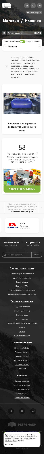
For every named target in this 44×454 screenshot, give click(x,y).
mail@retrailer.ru (33, 243)
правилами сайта (23, 437)
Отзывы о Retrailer (22, 356)
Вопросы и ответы (22, 311)
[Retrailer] (6, 5)
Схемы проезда (22, 393)
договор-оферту (11, 440)
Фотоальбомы (22, 319)
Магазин (11, 20)
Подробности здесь (21, 189)
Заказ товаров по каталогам (22, 274)
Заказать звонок (22, 381)
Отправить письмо (33, 245)
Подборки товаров (22, 307)
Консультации (22, 282)
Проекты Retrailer (22, 352)
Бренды (22, 327)
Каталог (22, 331)
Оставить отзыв (21, 360)
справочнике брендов (22, 211)
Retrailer (11, 422)
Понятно (9, 444)
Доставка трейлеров (22, 278)
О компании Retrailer (22, 342)
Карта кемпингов (21, 336)
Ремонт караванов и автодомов (22, 290)
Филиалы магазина (22, 397)
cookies (8, 439)
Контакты (22, 375)
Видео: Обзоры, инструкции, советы (22, 323)
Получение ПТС (22, 286)
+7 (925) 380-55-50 (11, 243)
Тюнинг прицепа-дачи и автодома (22, 294)
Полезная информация (22, 301)
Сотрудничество (22, 364)
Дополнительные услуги (22, 268)
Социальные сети (22, 389)
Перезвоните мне (11, 245)
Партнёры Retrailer (22, 348)
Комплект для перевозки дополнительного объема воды (22, 127)
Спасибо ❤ (22, 369)
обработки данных (18, 439)
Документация (22, 315)
